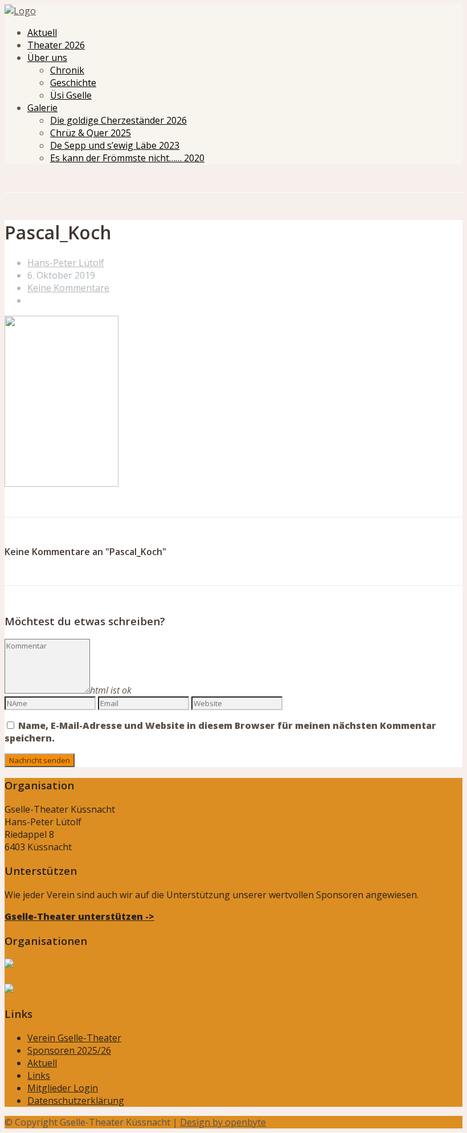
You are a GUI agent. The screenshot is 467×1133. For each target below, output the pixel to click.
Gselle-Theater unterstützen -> (79, 916)
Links (38, 1075)
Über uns (47, 57)
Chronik (67, 70)
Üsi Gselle (71, 95)
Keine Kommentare (68, 288)
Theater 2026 (56, 45)
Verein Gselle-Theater (74, 1038)
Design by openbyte (223, 1122)
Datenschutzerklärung (75, 1100)
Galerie (42, 107)
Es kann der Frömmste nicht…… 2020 (127, 158)
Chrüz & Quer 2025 (90, 133)
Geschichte (73, 82)
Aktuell (42, 32)
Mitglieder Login (62, 1088)
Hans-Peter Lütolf (65, 262)
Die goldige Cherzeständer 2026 (118, 120)
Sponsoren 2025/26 (69, 1050)
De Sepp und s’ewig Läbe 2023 (114, 145)
